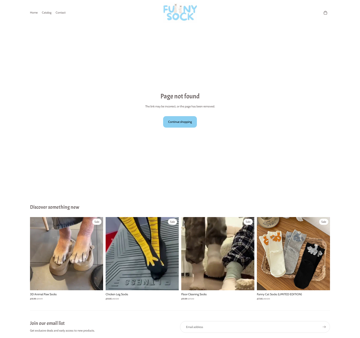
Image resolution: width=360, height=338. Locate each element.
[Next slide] (97, 253)
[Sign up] (324, 327)
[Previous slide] (36, 253)
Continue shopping (180, 122)
